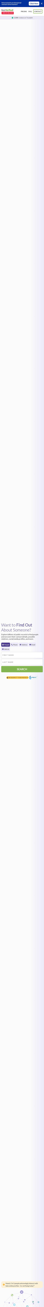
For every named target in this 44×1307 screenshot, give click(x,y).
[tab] (5, 645)
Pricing (24, 11)
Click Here (34, 3)
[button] (33, 678)
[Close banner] (41, 3)
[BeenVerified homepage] (8, 10)
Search (22, 669)
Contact (38, 11)
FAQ (30, 11)
